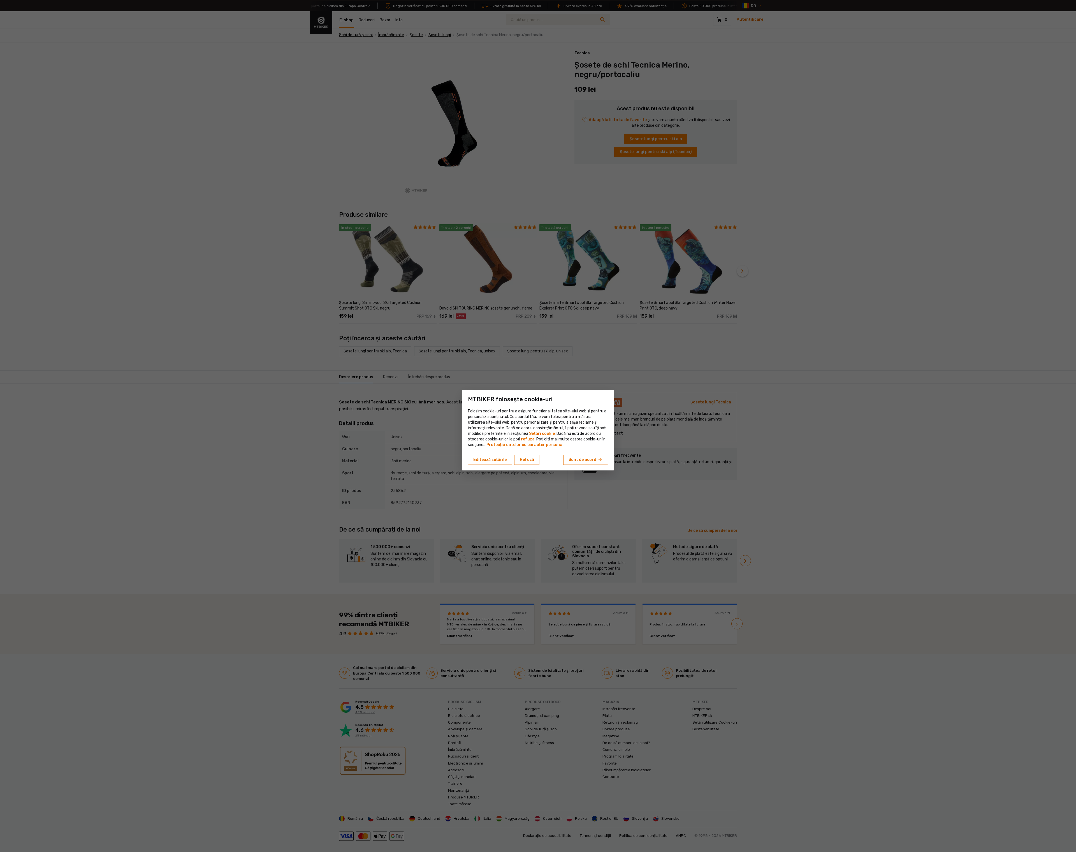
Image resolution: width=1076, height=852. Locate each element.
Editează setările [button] (490, 459)
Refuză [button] (527, 459)
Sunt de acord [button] (586, 460)
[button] (528, 439)
